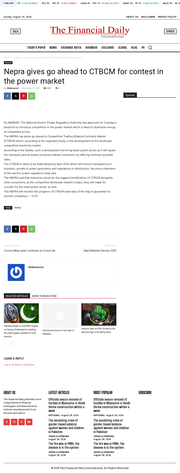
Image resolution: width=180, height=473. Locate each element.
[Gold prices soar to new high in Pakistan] (60, 315)
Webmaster (13, 88)
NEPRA (18, 207)
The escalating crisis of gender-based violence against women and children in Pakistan (66, 426)
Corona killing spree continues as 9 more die (29, 250)
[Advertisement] (60, 111)
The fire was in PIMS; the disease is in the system (64, 445)
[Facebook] (7, 96)
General (17, 57)
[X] (15, 96)
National (54, 415)
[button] (150, 47)
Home (7, 57)
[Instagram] (14, 422)
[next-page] (11, 343)
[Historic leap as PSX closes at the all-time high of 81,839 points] (98, 314)
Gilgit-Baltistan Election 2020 (99, 250)
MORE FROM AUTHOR (44, 296)
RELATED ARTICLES (17, 296)
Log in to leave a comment (19, 364)
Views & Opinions (59, 436)
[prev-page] (6, 343)
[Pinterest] (23, 96)
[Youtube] (29, 422)
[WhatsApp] (31, 96)
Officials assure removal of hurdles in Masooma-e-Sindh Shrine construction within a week (67, 405)
